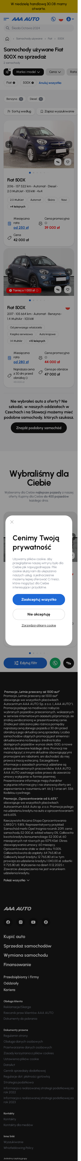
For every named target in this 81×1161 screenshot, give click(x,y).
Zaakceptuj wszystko (38, 599)
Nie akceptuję (38, 614)
